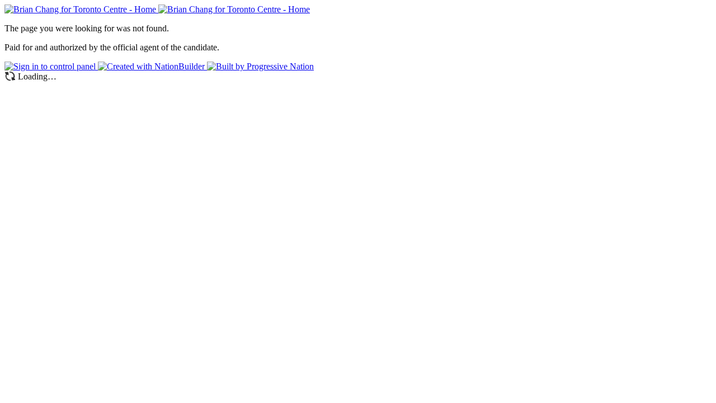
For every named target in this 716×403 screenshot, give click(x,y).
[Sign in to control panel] (51, 66)
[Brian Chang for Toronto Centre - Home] (157, 9)
